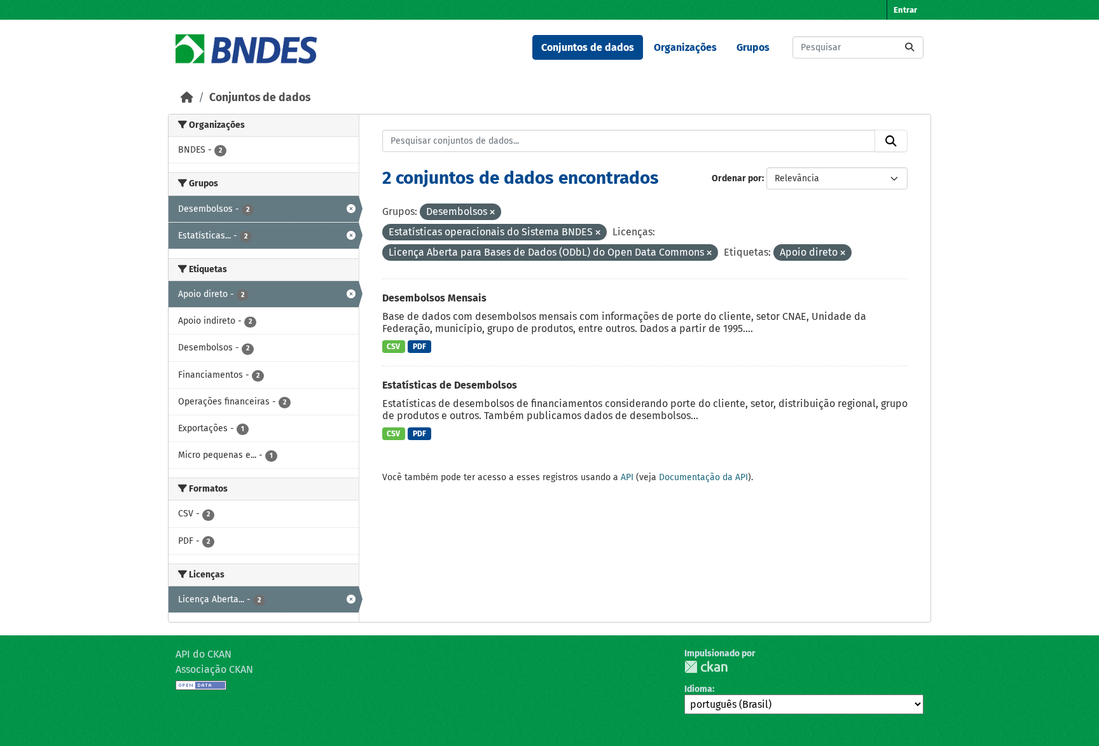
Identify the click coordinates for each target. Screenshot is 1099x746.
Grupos (753, 47)
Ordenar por (737, 178)
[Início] (187, 97)
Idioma (698, 689)
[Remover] (492, 213)
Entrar (905, 10)
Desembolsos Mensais (434, 298)
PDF (419, 346)
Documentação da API (703, 477)
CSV (393, 346)
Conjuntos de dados (587, 47)
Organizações (685, 47)
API (627, 477)
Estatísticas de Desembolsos (449, 385)
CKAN (706, 666)
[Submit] (909, 47)
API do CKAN (204, 654)
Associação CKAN (214, 669)
